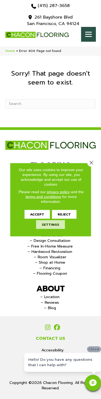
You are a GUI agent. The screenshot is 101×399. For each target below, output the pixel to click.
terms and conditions (43, 196)
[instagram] (48, 327)
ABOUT (50, 289)
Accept (37, 214)
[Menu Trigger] (88, 34)
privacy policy (58, 191)
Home (10, 50)
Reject (64, 214)
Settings (50, 224)
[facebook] (57, 327)
